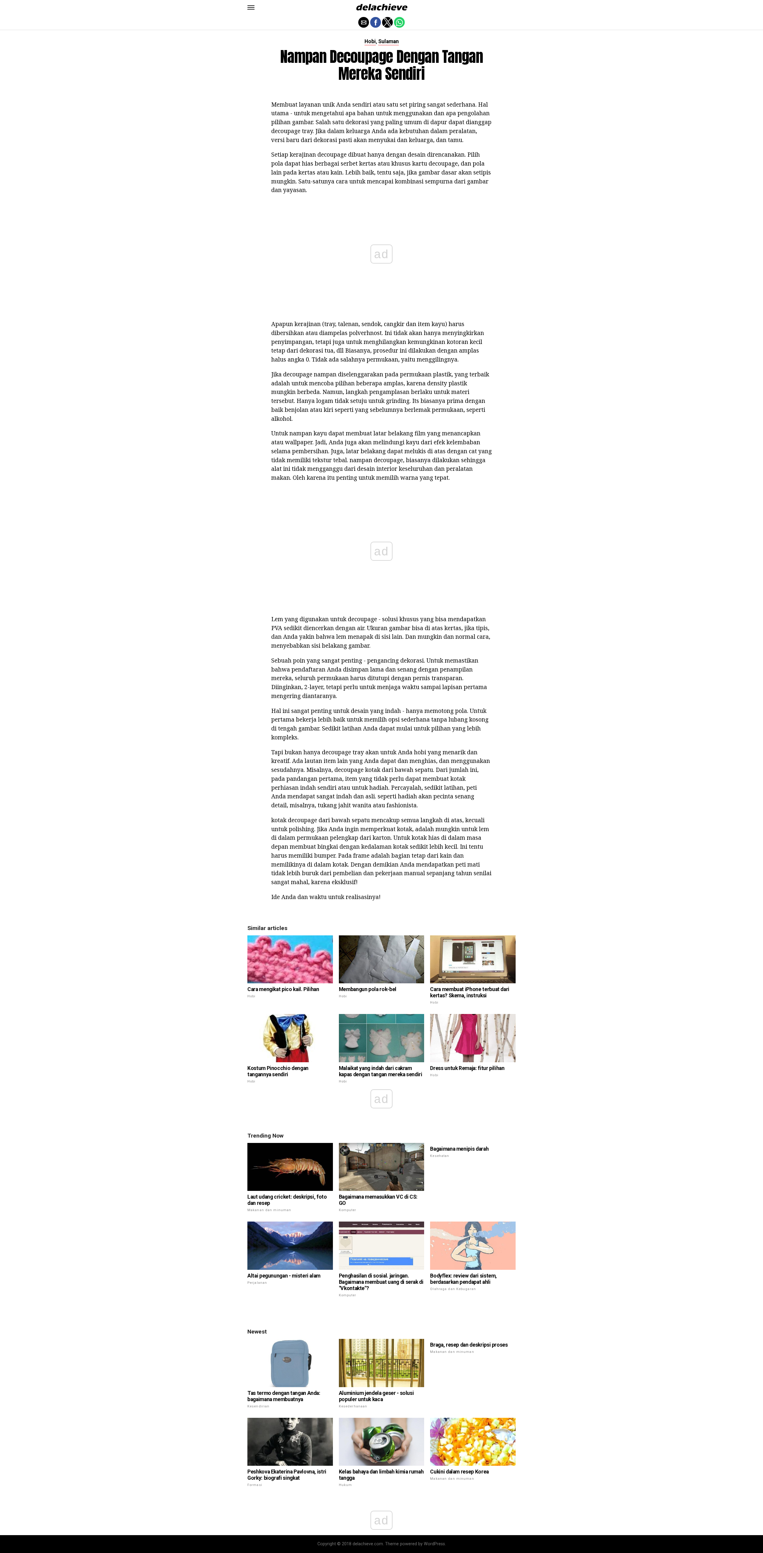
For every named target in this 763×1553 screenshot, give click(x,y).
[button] (251, 7)
